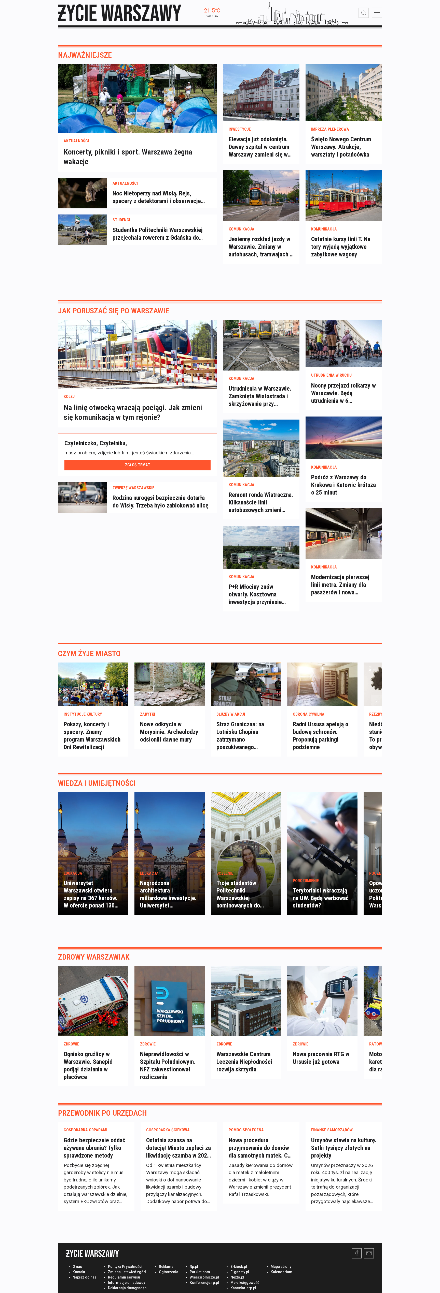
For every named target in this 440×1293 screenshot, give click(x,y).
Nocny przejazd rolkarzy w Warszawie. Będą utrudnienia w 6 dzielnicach (343, 393)
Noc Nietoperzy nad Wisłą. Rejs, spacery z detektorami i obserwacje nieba (157, 197)
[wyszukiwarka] (364, 13)
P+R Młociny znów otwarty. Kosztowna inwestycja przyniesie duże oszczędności (255, 594)
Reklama (166, 1267)
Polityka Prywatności (125, 1267)
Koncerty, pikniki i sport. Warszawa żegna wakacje (128, 156)
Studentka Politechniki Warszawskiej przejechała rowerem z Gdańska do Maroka (158, 233)
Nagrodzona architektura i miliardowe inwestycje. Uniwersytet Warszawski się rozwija (168, 898)
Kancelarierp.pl (243, 1288)
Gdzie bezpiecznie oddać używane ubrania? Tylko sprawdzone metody (94, 1148)
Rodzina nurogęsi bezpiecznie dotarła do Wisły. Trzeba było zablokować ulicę (160, 501)
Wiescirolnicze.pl (204, 1277)
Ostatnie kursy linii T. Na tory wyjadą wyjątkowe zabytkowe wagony (340, 247)
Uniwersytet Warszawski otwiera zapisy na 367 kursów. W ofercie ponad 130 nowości (90, 898)
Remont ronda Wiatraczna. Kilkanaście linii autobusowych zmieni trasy (261, 502)
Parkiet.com (200, 1272)
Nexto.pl (237, 1277)
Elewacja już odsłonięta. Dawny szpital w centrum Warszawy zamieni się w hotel (259, 147)
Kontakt (79, 1272)
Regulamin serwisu (124, 1277)
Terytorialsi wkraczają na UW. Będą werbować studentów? (321, 898)
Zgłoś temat (137, 465)
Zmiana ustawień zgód (127, 1272)
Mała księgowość (244, 1283)
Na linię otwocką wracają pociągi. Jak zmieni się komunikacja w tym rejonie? (133, 412)
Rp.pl (194, 1267)
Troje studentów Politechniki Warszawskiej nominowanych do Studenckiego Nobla (241, 898)
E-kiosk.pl (238, 1267)
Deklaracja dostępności (127, 1288)
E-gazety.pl (239, 1272)
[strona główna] (119, 12)
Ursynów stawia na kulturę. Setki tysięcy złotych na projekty (343, 1148)
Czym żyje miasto (89, 653)
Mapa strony (281, 1267)
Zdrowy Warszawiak (94, 956)
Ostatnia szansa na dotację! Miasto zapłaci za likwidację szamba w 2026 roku (178, 1148)
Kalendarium (281, 1272)
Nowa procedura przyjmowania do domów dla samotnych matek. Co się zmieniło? (260, 1148)
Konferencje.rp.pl (204, 1283)
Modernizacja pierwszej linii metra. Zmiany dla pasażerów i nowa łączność (340, 585)
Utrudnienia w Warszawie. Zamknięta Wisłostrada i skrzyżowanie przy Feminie (260, 396)
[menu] (377, 13)
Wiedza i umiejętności (97, 783)
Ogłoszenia (168, 1272)
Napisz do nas (85, 1277)
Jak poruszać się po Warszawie (113, 310)
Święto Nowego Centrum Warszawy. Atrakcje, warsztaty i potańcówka (341, 147)
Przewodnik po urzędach (102, 1113)
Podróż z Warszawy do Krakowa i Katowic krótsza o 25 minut (343, 485)
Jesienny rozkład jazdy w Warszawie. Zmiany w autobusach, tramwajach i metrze (260, 247)
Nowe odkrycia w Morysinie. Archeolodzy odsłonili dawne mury (169, 732)
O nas (77, 1267)
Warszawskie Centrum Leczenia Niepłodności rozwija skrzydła (244, 1062)
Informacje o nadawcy (126, 1283)
